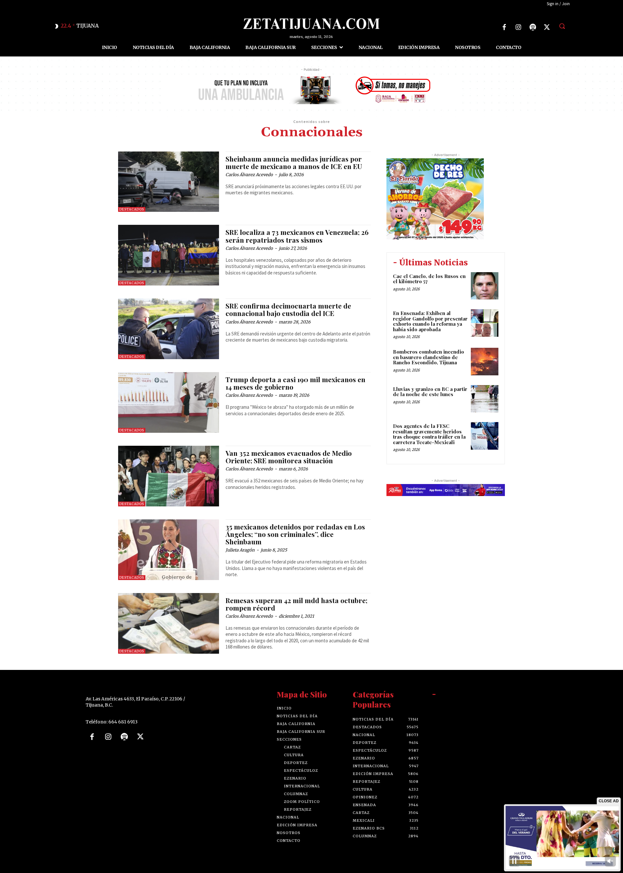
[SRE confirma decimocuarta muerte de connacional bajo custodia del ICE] (168, 328)
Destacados (131, 209)
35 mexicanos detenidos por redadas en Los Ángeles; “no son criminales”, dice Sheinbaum (295, 534)
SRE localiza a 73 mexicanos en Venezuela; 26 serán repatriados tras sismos (297, 235)
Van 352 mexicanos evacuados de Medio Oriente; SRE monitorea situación (289, 456)
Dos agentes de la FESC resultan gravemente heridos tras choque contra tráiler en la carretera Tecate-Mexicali (429, 434)
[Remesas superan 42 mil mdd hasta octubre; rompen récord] (168, 623)
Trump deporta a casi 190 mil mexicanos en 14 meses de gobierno (295, 383)
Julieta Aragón (240, 550)
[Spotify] (532, 27)
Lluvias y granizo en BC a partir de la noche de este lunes (430, 392)
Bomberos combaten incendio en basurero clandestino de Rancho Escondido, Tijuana (428, 357)
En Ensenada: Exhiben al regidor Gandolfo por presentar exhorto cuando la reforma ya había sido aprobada (430, 321)
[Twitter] (547, 27)
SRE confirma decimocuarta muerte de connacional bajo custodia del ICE (288, 309)
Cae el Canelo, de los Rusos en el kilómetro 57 (429, 279)
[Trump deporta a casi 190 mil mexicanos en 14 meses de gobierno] (168, 402)
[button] (562, 26)
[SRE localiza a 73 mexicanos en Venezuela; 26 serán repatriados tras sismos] (168, 255)
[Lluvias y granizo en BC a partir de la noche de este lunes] (484, 399)
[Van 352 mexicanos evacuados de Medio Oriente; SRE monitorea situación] (168, 476)
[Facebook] (504, 27)
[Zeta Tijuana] (311, 23)
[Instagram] (518, 27)
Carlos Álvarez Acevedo (249, 174)
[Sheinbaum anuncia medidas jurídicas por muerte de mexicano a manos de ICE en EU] (168, 182)
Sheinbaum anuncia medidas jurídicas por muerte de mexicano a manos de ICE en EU (294, 162)
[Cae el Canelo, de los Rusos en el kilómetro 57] (484, 286)
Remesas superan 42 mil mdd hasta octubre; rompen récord (296, 604)
